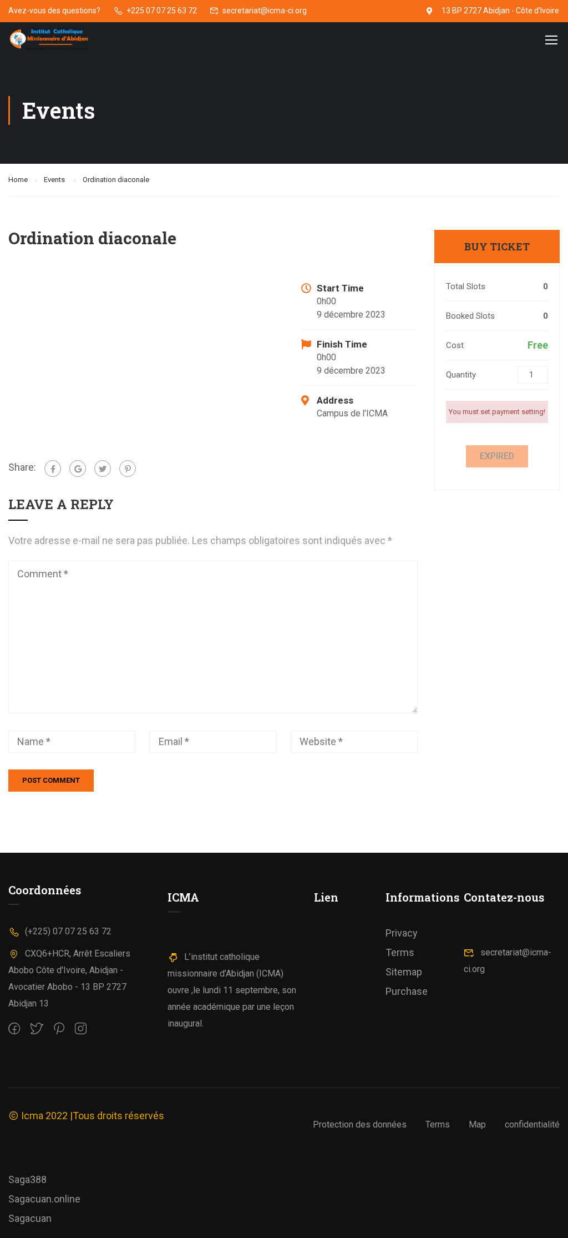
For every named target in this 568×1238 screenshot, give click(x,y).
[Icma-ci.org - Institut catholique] (50, 39)
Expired (497, 456)
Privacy (402, 933)
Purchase (407, 991)
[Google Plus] (77, 468)
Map (477, 1124)
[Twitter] (102, 468)
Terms (400, 952)
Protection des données (360, 1124)
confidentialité (532, 1124)
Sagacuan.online (44, 1199)
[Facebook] (52, 468)
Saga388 (27, 1179)
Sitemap (404, 972)
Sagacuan (30, 1218)
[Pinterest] (127, 468)
